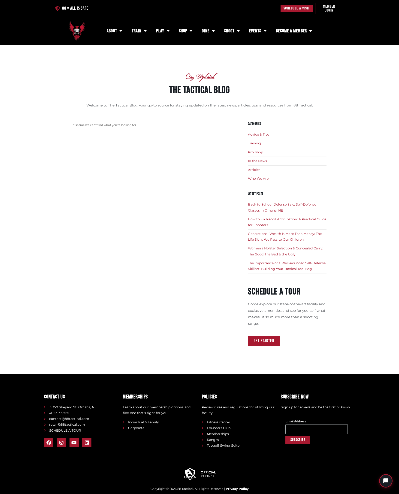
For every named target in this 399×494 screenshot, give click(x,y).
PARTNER (208, 476)
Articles (254, 170)
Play (160, 31)
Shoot (229, 31)
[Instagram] (61, 442)
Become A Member (291, 31)
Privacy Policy (237, 489)
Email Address (297, 421)
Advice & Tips (258, 134)
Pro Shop (255, 152)
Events (255, 31)
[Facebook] (48, 442)
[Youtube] (74, 442)
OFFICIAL (208, 472)
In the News (257, 161)
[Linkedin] (86, 442)
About (112, 31)
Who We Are (258, 178)
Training (254, 143)
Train (137, 31)
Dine (205, 31)
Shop (183, 31)
